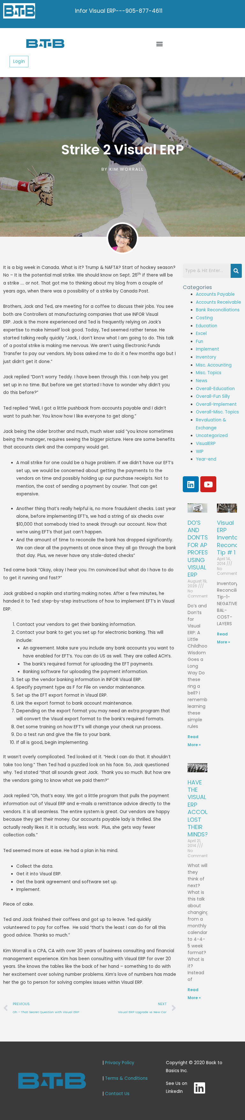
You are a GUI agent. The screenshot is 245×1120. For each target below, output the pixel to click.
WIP (200, 452)
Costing (204, 318)
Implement (207, 349)
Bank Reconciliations (218, 310)
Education (206, 326)
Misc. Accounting (214, 365)
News (201, 381)
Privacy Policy (119, 1063)
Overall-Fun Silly (213, 396)
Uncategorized (212, 436)
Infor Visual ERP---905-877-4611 (118, 11)
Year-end (206, 459)
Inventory (206, 357)
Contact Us (117, 1094)
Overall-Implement (216, 404)
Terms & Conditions (126, 1078)
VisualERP (206, 444)
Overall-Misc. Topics (217, 412)
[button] (159, 43)
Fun (199, 341)
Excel (201, 333)
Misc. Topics (208, 373)
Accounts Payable (215, 294)
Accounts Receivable (218, 302)
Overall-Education (215, 389)
